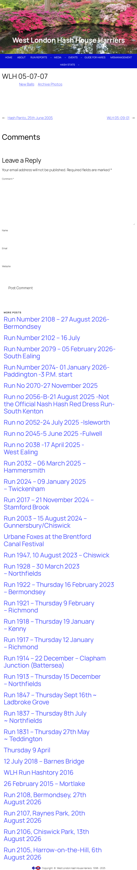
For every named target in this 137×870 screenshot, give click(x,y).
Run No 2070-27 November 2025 (51, 385)
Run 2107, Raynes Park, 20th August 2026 (44, 817)
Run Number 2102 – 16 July (42, 337)
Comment (8, 178)
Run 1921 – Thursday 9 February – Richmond (49, 606)
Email (4, 248)
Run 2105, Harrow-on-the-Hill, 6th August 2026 (53, 853)
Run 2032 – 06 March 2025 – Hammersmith (45, 467)
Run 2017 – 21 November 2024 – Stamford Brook (49, 503)
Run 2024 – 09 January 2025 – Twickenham (45, 485)
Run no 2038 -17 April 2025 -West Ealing (44, 448)
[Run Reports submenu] (51, 57)
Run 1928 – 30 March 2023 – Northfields (42, 570)
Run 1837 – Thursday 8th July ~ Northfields (45, 717)
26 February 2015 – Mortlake (44, 783)
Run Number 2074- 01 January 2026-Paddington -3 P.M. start (57, 371)
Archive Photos (50, 84)
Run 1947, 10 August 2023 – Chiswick (56, 555)
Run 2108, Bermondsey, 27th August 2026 (45, 798)
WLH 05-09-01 (118, 117)
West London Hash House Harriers (68, 40)
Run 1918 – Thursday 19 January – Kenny (49, 625)
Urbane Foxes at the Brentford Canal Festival (47, 540)
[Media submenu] (65, 57)
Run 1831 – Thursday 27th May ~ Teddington (46, 735)
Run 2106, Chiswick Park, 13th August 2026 (46, 835)
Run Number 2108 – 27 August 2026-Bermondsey (56, 323)
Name (5, 230)
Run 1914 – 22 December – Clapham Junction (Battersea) (55, 662)
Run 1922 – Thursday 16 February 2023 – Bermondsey (59, 588)
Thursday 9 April (27, 750)
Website (6, 266)
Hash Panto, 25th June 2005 (30, 117)
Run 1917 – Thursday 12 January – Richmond (48, 643)
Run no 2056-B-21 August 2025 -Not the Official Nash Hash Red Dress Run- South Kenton (59, 404)
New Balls (26, 84)
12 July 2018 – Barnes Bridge (44, 761)
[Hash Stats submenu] (78, 64)
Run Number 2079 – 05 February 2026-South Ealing (60, 352)
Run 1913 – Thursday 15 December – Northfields (52, 680)
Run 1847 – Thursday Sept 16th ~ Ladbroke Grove (50, 698)
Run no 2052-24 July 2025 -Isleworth (57, 422)
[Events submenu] (81, 57)
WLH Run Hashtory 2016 (38, 772)
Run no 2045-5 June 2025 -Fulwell (53, 433)
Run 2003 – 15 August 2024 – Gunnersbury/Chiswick (45, 522)
